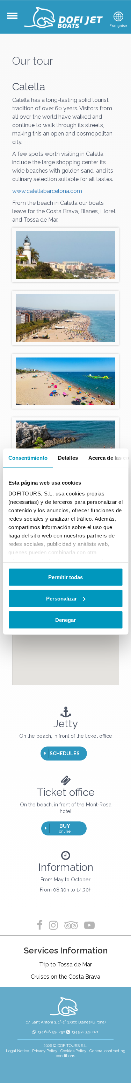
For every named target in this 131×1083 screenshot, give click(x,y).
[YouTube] (89, 925)
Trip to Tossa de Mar (65, 964)
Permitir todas (65, 577)
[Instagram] (53, 925)
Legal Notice (17, 1050)
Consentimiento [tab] (27, 457)
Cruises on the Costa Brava (65, 976)
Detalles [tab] (68, 457)
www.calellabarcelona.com (47, 191)
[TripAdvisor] (72, 925)
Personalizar (61, 598)
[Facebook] (41, 925)
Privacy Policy (44, 1050)
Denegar (65, 620)
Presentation (18, 19)
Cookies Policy (73, 1050)
